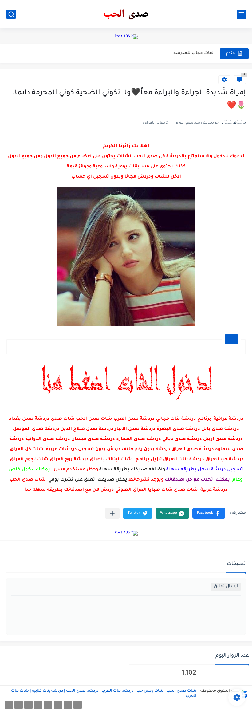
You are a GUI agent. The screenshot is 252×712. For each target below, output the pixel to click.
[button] (208, 513)
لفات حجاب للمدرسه (193, 53)
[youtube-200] (38, 705)
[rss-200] (48, 705)
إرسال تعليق (226, 586)
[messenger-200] (68, 705)
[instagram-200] (18, 705)
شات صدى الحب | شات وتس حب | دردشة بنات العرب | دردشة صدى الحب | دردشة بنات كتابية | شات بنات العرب (103, 693)
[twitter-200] (58, 705)
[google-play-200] (28, 705)
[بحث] (11, 14)
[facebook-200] (77, 705)
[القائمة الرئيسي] (241, 14)
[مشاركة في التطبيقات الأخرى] (112, 513)
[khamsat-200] (9, 705)
